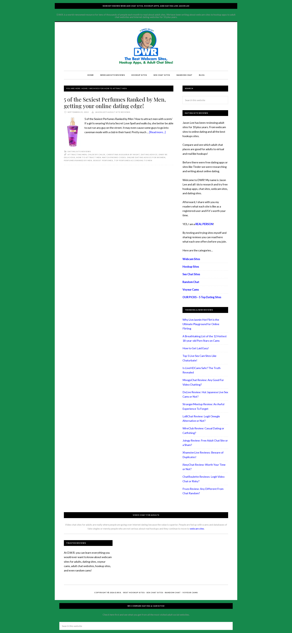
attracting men (77, 154)
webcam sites (197, 528)
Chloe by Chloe (96, 154)
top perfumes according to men (133, 160)
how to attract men (88, 157)
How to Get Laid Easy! (195, 348)
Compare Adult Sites (146, 46)
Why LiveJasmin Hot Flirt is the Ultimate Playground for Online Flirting (200, 324)
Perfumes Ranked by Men (78, 160)
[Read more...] (157, 132)
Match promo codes (114, 157)
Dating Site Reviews (79, 151)
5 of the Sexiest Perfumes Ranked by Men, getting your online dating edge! (115, 102)
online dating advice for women (146, 157)
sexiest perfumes (103, 160)
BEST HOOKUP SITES (134, 592)
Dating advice (149, 154)
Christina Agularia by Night (123, 154)
